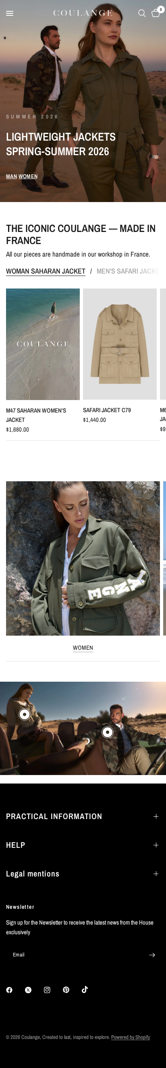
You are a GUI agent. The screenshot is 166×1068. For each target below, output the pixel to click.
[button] (11, 176)
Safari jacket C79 (107, 410)
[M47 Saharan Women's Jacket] (43, 344)
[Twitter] (34, 990)
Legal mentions (33, 873)
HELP (15, 844)
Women (83, 647)
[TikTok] (91, 989)
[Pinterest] (72, 990)
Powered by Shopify (130, 1037)
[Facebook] (15, 990)
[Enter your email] (152, 955)
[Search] (142, 13)
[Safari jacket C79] (120, 344)
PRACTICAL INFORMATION (54, 816)
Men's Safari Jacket (130, 271)
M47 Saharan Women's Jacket (36, 415)
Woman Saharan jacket (45, 271)
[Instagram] (53, 990)
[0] (154, 13)
